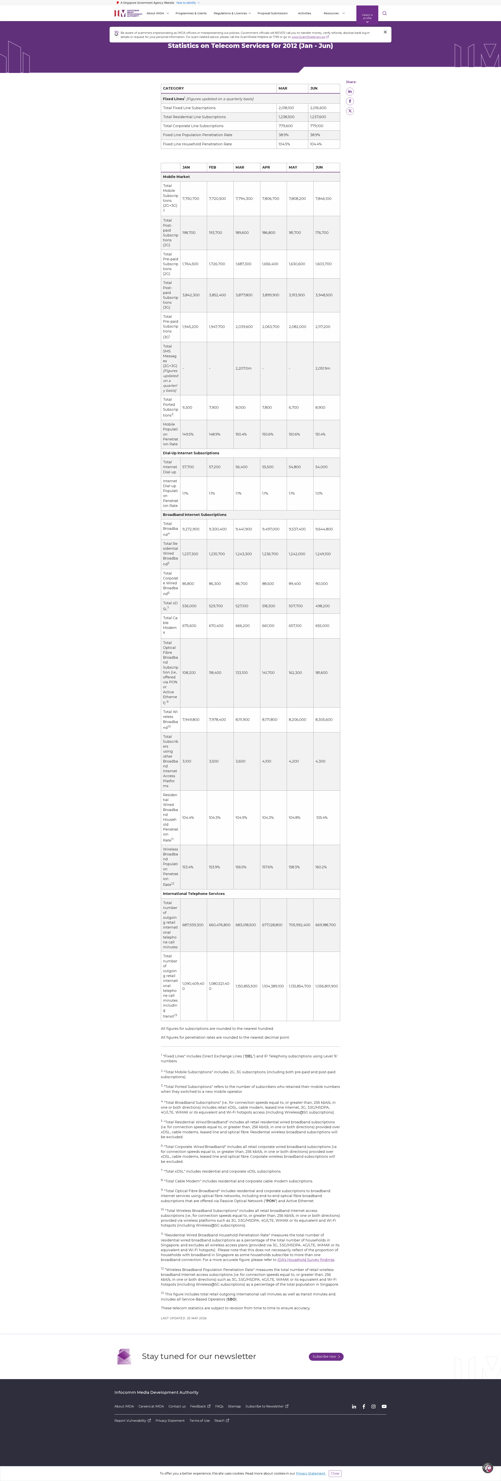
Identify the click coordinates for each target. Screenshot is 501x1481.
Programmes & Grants (191, 13)
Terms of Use (199, 1421)
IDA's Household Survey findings (306, 1260)
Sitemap (234, 1406)
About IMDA (124, 1406)
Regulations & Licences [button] (230, 13)
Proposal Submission (273, 13)
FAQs (219, 1406)
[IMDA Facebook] (363, 1406)
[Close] (385, 32)
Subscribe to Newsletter (265, 1406)
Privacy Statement (170, 1421)
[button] (350, 91)
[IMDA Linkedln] (354, 1406)
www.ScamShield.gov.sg (308, 37)
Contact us (177, 1406)
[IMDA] (128, 13)
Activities (304, 13)
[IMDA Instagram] (373, 1406)
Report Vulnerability (130, 1421)
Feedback (198, 1406)
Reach (219, 1421)
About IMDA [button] (155, 13)
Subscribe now (324, 1356)
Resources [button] (331, 13)
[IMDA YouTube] (384, 1406)
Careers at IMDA (151, 1406)
